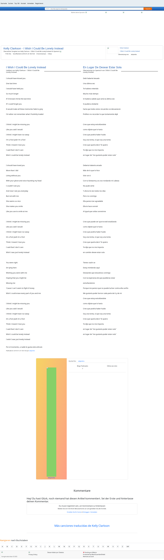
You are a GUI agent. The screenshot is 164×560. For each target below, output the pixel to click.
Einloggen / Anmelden (90, 512)
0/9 (128, 546)
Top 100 (16, 3)
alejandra (134, 54)
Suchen (10, 3)
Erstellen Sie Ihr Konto (74, 512)
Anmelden (30, 3)
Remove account (88, 556)
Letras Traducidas (11, 8)
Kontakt (23, 3)
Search (148, 9)
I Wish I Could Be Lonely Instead (130, 51)
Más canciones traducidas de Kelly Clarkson (82, 526)
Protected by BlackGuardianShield (94, 554)
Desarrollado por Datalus (55, 552)
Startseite (4, 3)
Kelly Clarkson (124, 48)
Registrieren (39, 3)
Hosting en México (90, 552)
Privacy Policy (33, 554)
